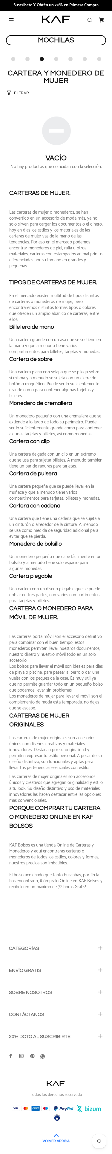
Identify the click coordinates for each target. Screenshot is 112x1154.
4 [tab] (56, 59)
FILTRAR (21, 93)
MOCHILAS (56, 40)
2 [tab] (27, 59)
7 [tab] (99, 59)
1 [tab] (13, 59)
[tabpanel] (56, 44)
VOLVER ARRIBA (56, 1141)
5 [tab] (70, 59)
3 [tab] (42, 59)
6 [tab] (85, 59)
